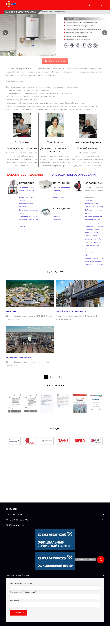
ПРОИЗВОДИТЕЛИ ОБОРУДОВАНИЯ (73, 174)
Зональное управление (28, 210)
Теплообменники (26, 203)
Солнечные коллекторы (94, 207)
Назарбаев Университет (19, 357)
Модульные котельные (28, 220)
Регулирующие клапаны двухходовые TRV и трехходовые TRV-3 (95, 239)
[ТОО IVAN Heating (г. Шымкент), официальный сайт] (12, 4)
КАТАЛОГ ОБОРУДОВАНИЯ (25, 174)
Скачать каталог (57, 61)
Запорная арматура (93, 220)
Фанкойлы (23, 207)
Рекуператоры (59, 194)
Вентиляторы (58, 197)
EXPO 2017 (11, 311)
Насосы (22, 213)
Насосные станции (93, 223)
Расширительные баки (94, 216)
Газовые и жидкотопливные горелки (26, 197)
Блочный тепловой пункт (95, 265)
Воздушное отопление (28, 216)
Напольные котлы (26, 191)
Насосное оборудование (95, 226)
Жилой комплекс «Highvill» (71, 311)
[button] (100, 559)
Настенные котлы (26, 187)
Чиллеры (56, 216)
